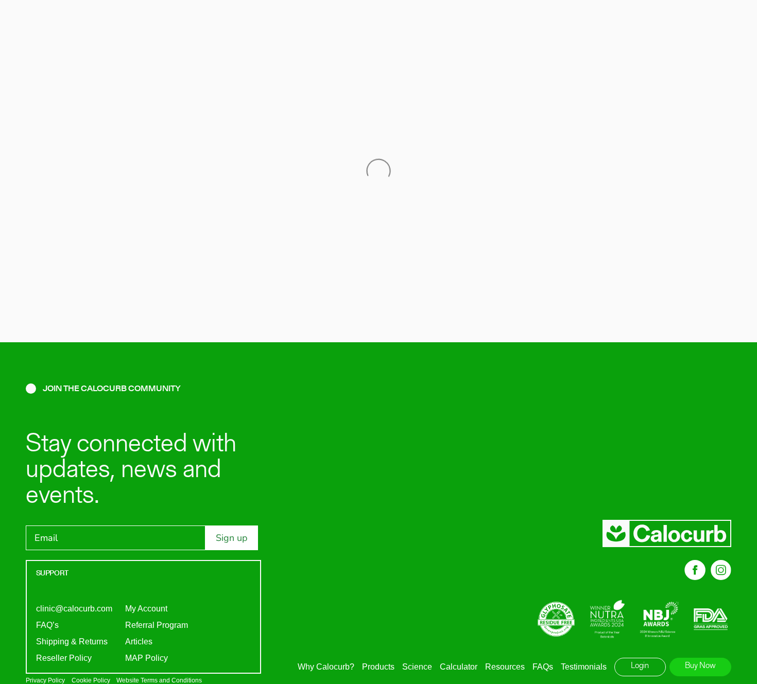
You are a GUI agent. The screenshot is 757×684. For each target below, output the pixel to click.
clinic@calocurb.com (74, 608)
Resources (505, 666)
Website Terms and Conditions (159, 680)
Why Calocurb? (326, 666)
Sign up (232, 538)
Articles (138, 641)
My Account (146, 608)
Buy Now (700, 666)
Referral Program (156, 625)
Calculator (458, 666)
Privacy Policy (45, 680)
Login (640, 666)
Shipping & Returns (72, 641)
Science (417, 666)
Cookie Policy (91, 680)
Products (378, 666)
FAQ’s (47, 625)
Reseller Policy (64, 658)
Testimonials (584, 666)
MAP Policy (146, 658)
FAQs (542, 666)
